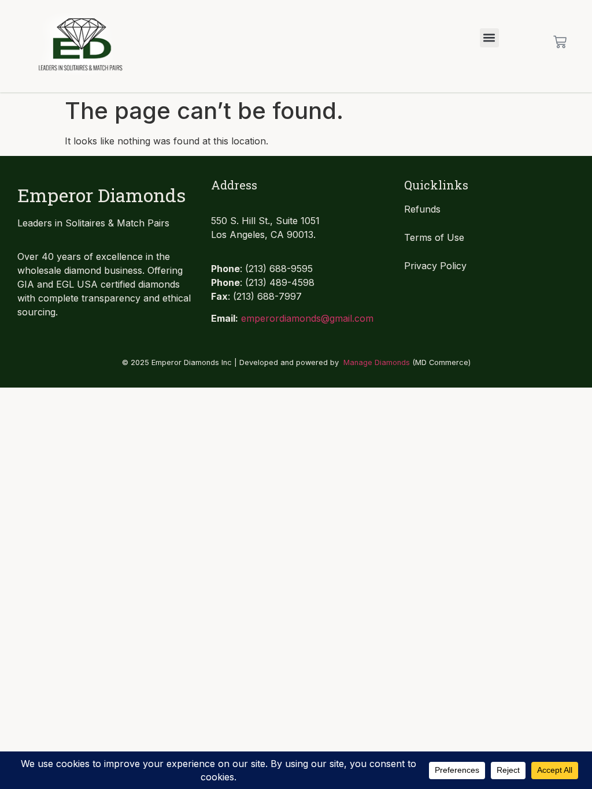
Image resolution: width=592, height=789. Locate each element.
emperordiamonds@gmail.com (307, 318)
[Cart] (559, 41)
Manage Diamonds (376, 362)
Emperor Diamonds (101, 195)
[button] (489, 37)
